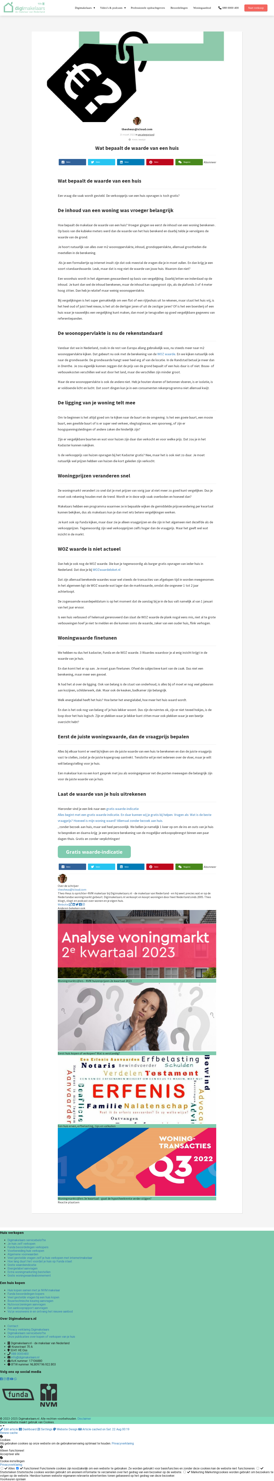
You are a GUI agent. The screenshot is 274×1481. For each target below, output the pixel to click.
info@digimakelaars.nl (25, 1357)
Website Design (67, 1429)
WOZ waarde (166, 354)
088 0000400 (20, 1354)
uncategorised (146, 134)
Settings (46, 1429)
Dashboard (29, 1429)
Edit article (11, 1429)
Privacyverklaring (123, 1443)
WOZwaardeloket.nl (106, 569)
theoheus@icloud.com (137, 129)
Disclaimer (84, 1418)
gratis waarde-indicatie (134, 815)
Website (63, 904)
